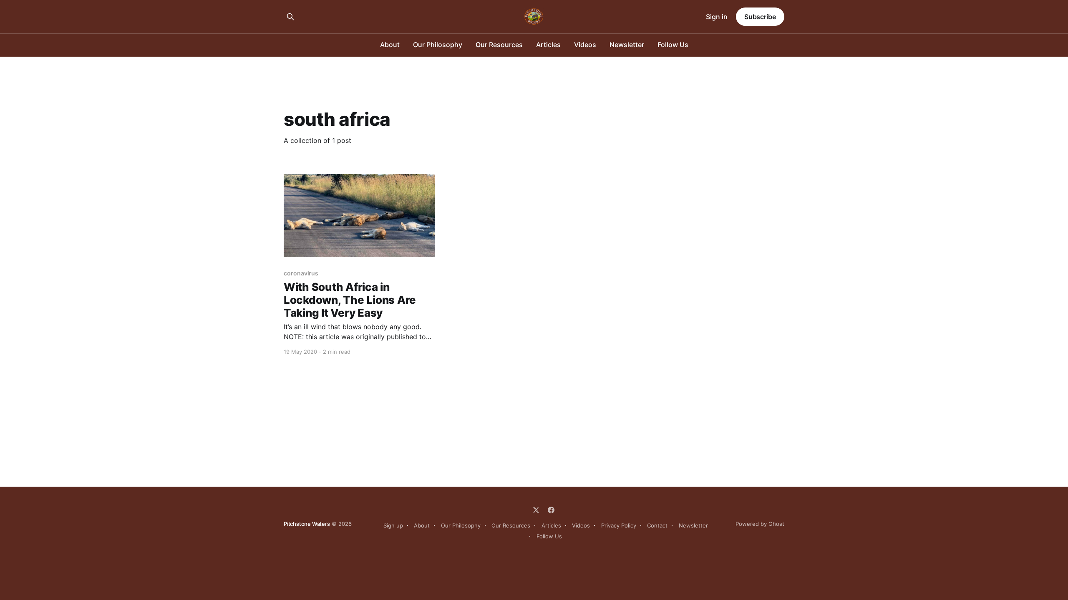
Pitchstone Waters (307, 523)
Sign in (717, 16)
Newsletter (627, 44)
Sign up (393, 525)
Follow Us (672, 44)
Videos (585, 44)
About (390, 44)
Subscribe (760, 16)
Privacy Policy (618, 525)
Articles (548, 44)
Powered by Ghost (760, 523)
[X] (536, 510)
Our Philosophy (437, 44)
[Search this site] (290, 16)
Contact (657, 525)
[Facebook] (551, 510)
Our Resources (499, 44)
